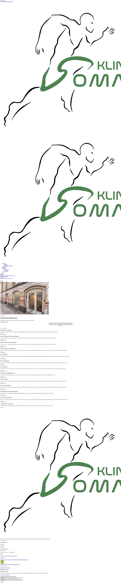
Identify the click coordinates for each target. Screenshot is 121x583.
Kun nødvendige (7, 576)
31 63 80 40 (3, 1)
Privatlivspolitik (21, 559)
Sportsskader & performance (11, 275)
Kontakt (1, 280)
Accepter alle (2, 576)
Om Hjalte (5, 270)
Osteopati (5, 264)
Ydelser (4, 263)
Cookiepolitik (26, 559)
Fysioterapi (5, 265)
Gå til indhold (2, 0)
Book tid (2, 569)
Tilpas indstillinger (12, 576)
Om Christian (6, 271)
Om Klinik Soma (6, 269)
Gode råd (3, 266)
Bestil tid (2, 273)
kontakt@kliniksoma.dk (9, 1)
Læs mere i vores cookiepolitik (5, 574)
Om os (4, 268)
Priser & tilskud (4, 267)
